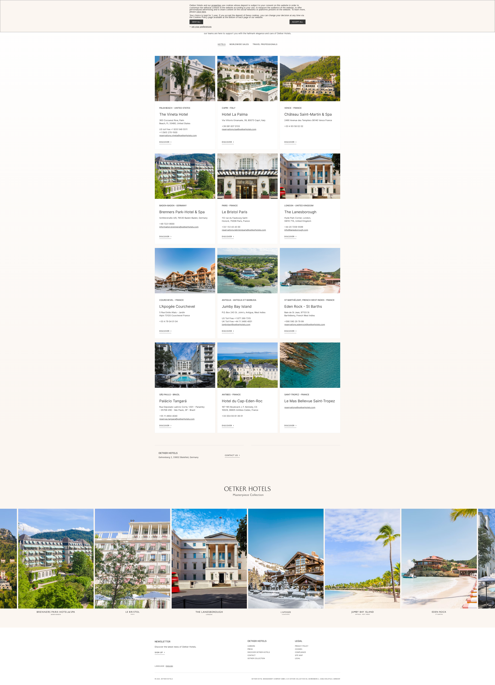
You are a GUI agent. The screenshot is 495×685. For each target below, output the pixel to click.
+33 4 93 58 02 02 (293, 126)
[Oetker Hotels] (247, 491)
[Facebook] (247, 481)
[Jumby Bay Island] (362, 613)
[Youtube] (242, 481)
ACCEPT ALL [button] (297, 22)
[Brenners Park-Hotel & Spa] (56, 613)
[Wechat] (257, 481)
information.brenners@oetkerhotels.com (179, 227)
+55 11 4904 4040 (168, 416)
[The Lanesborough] (209, 613)
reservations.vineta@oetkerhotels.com (178, 135)
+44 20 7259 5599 (293, 227)
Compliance (300, 652)
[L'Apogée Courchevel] (286, 613)
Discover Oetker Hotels (259, 652)
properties (216, 5)
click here (201, 12)
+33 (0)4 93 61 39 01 (232, 416)
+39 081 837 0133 (231, 126)
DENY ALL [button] (196, 22)
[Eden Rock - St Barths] (439, 613)
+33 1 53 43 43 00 (231, 227)
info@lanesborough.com (296, 230)
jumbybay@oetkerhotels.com (236, 324)
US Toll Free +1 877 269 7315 (236, 318)
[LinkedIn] (252, 481)
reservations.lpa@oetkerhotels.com (239, 129)
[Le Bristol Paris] (132, 613)
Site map (299, 655)
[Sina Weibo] (263, 481)
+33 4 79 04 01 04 (168, 321)
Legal (298, 641)
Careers (251, 646)
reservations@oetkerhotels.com (299, 407)
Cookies (298, 649)
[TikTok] (232, 481)
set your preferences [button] (202, 26)
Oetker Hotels (257, 641)
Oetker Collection (256, 658)
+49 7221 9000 (166, 223)
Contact (251, 655)
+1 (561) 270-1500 (168, 132)
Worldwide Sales (239, 44)
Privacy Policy (301, 646)
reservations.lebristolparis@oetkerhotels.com (244, 230)
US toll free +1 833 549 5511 (173, 129)
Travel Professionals (265, 44)
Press (250, 649)
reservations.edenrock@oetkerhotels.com (304, 324)
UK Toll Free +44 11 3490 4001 (237, 321)
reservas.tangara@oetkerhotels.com (177, 419)
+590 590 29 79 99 (294, 321)
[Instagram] (237, 481)
